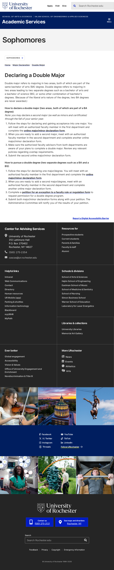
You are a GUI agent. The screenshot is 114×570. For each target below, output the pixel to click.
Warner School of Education (76, 301)
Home (7, 64)
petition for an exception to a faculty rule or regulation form (56, 192)
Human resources (14, 293)
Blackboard (10, 310)
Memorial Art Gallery (72, 333)
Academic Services (23, 22)
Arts (68, 370)
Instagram (47, 442)
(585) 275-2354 (18, 252)
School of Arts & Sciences (17, 17)
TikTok (67, 438)
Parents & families (71, 242)
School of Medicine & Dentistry (77, 289)
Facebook (46, 434)
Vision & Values (12, 364)
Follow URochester (70, 446)
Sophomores (13, 58)
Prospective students (72, 234)
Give (64, 5)
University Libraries (72, 329)
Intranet (9, 277)
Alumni (65, 251)
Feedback (33, 549)
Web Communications (16, 281)
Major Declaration (21, 64)
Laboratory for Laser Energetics (78, 306)
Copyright (56, 549)
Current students (70, 238)
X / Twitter (47, 438)
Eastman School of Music (74, 285)
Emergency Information (74, 549)
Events (69, 361)
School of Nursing (71, 293)
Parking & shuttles (14, 301)
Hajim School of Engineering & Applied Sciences (61, 17)
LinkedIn (68, 442)
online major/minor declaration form (44, 130)
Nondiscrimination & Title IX (19, 376)
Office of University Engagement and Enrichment (23, 370)
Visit (57, 5)
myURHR (9, 314)
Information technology (17, 306)
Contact (9, 285)
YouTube (68, 434)
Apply (50, 5)
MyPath (8, 318)
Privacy (45, 549)
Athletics (70, 366)
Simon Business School (74, 297)
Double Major (38, 64)
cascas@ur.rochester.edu (23, 257)
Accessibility (11, 360)
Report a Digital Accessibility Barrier (91, 218)
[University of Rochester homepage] (17, 5)
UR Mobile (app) (13, 297)
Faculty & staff (69, 247)
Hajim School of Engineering (76, 281)
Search (28, 535)
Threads (47, 446)
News (69, 356)
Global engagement (15, 356)
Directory (9, 289)
